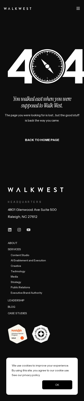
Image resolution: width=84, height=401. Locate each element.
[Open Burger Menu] (78, 8)
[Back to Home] (17, 8)
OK (57, 385)
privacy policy (31, 375)
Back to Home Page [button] (42, 140)
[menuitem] (12, 243)
